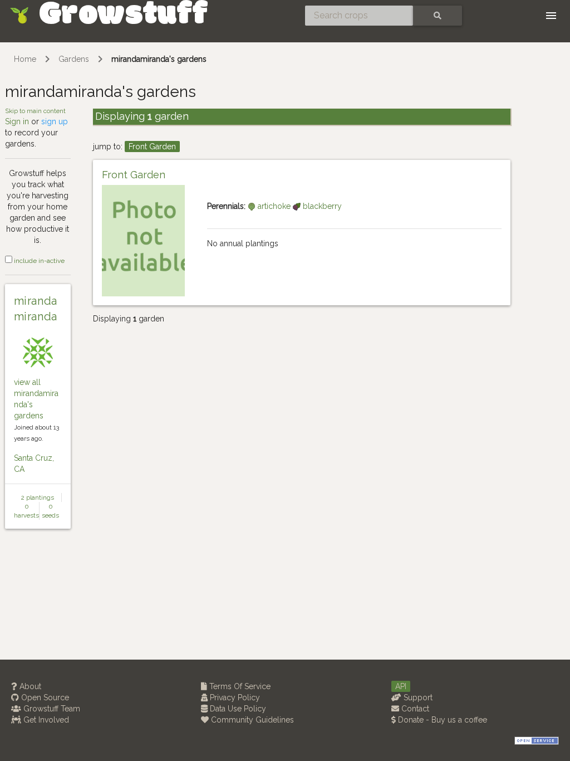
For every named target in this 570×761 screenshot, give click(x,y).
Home (25, 59)
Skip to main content (35, 111)
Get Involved (45, 719)
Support (417, 697)
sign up (54, 121)
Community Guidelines (251, 719)
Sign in (17, 121)
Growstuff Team (50, 708)
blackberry (321, 206)
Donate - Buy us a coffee (441, 719)
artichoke (274, 206)
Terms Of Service (239, 686)
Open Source (44, 697)
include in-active (38, 261)
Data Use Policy (237, 708)
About (29, 686)
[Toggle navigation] (551, 16)
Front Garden (152, 146)
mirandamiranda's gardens (159, 59)
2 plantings (37, 497)
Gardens (73, 59)
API (400, 686)
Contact (414, 708)
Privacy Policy (234, 697)
